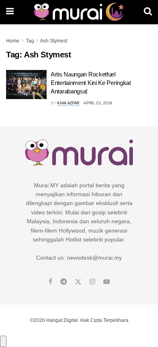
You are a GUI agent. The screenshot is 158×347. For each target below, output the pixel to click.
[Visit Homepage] (79, 12)
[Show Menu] (10, 12)
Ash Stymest (53, 41)
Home (12, 41)
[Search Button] (148, 12)
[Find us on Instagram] (92, 282)
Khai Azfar (68, 103)
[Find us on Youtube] (106, 282)
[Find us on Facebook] (50, 282)
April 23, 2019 (97, 103)
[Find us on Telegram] (63, 282)
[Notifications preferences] (3, 341)
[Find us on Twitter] (78, 282)
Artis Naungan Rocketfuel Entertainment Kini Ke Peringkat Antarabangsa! (91, 83)
